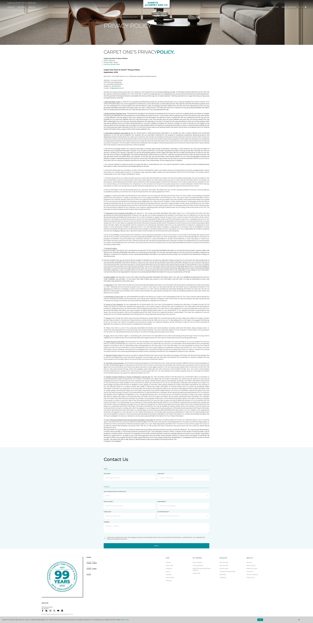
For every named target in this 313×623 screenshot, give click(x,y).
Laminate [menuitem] (168, 574)
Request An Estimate (289, 7)
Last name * (160, 473)
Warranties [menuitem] (223, 574)
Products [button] (10, 7)
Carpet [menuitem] (168, 571)
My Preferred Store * (163, 511)
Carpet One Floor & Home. (53, 614)
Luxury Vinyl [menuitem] (169, 565)
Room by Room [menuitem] (251, 565)
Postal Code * (107, 511)
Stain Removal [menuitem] (224, 562)
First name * (107, 473)
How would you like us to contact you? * (115, 491)
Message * (107, 521)
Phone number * (108, 501)
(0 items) (305, 7)
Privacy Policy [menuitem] (250, 577)
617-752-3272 (32, 3)
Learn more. (125, 619)
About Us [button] (32, 7)
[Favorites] (302, 7)
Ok (260, 619)
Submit (156, 545)
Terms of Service (109, 60)
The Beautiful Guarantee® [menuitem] (227, 571)
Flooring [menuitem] (168, 562)
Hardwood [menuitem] (169, 568)
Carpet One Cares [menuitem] (251, 568)
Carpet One (107, 17)
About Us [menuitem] (249, 562)
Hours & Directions (271, 7)
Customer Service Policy (112, 64)
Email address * (161, 501)
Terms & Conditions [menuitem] (252, 574)
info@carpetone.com (117, 88)
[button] (299, 7)
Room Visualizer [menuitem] (197, 562)
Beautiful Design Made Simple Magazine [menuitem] (202, 569)
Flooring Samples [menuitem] (198, 565)
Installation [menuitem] (223, 577)
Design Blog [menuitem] (196, 573)
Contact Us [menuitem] (249, 571)
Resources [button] (21, 7)
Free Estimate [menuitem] (170, 577)
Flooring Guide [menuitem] (224, 568)
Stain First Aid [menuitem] (224, 565)
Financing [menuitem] (169, 580)
